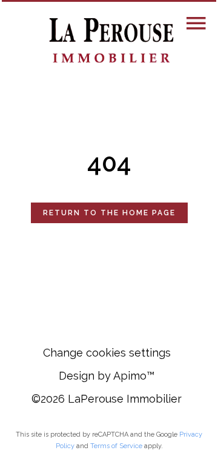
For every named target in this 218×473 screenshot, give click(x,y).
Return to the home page (109, 213)
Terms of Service (116, 446)
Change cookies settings (107, 352)
